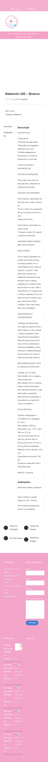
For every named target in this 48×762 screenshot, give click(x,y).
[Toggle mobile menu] (43, 16)
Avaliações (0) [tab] (8, 134)
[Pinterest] (18, 606)
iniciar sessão (29, 506)
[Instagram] (11, 606)
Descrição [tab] (8, 126)
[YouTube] (14, 606)
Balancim (18, 114)
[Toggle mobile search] (39, 16)
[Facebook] (8, 606)
